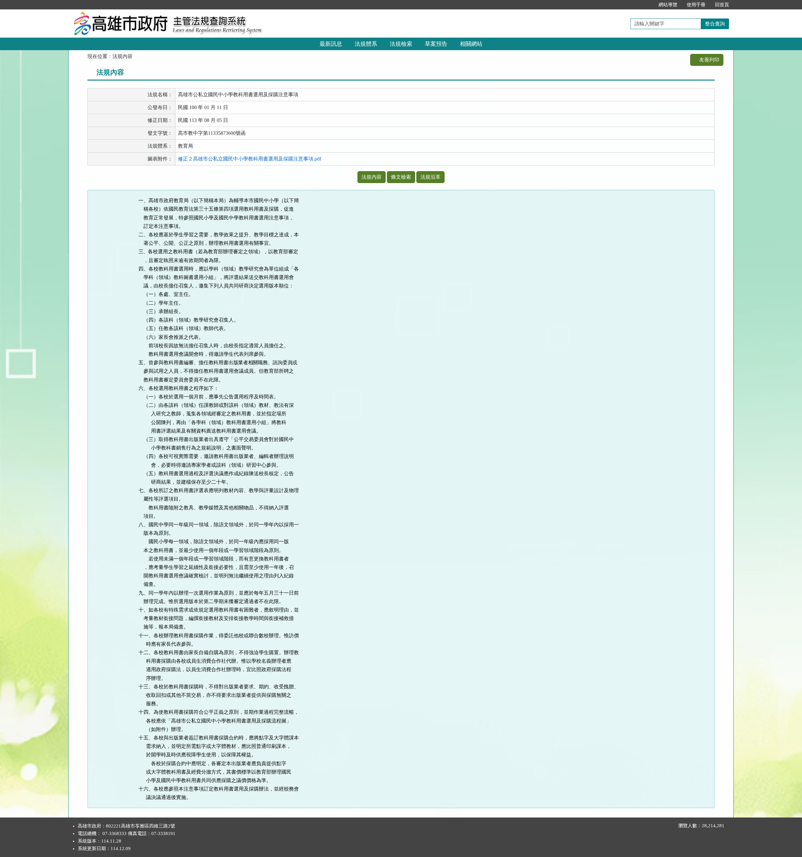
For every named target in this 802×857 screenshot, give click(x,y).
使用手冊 (696, 4)
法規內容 (372, 177)
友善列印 (708, 59)
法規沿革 (430, 177)
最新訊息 (331, 44)
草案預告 (436, 44)
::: (647, 4)
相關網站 (471, 44)
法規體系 (366, 44)
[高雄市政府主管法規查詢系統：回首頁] (118, 13)
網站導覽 (668, 4)
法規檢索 (401, 44)
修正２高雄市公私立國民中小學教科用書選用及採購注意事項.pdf (249, 158)
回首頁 (722, 4)
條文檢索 (401, 177)
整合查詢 (715, 23)
